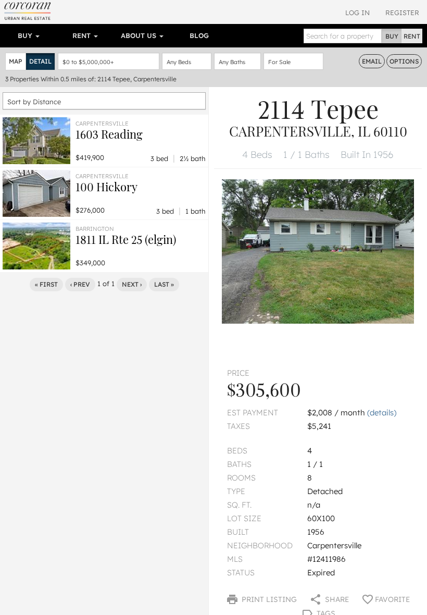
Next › (132, 284)
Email (372, 61)
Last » (164, 284)
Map (15, 61)
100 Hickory (106, 186)
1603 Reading (109, 134)
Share (336, 599)
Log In (357, 12)
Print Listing (268, 599)
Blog (199, 35)
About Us (139, 35)
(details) (381, 412)
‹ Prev (80, 284)
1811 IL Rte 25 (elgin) (126, 239)
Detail (40, 61)
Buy (26, 35)
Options (404, 61)
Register (402, 12)
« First (46, 284)
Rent (82, 35)
